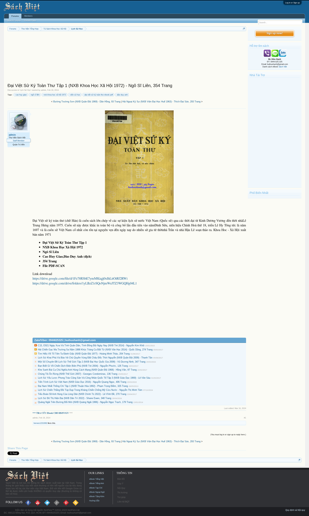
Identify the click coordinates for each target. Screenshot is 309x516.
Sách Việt (283, 67)
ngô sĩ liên (35, 95)
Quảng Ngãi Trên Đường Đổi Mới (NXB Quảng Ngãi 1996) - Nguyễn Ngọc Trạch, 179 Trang (85, 402)
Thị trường (122, 492)
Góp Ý (120, 483)
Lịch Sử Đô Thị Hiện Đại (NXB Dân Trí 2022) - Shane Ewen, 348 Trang (74, 398)
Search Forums (14, 20)
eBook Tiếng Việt (96, 479)
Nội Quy (121, 488)
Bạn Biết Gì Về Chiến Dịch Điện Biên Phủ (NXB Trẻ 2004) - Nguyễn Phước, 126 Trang (83, 365)
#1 (245, 418)
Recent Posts (30, 20)
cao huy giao (21, 95)
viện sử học (75, 95)
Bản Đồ (121, 479)
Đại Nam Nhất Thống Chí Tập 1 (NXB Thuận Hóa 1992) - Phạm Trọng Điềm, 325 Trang (83, 386)
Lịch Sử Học (25, 90)
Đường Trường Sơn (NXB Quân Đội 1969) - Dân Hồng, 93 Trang (86, 101)
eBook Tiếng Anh (96, 483)
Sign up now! (275, 33)
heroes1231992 (40, 423)
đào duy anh (122, 95)
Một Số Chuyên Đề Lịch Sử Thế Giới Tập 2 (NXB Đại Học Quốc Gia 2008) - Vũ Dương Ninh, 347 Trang (91, 361)
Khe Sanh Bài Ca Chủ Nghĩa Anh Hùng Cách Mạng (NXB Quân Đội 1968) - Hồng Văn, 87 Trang (87, 369)
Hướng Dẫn (94, 501)
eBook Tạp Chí (95, 488)
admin (43, 90)
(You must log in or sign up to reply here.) (228, 434)
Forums (15, 16)
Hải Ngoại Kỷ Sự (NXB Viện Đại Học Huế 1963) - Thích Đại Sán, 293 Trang (161, 101)
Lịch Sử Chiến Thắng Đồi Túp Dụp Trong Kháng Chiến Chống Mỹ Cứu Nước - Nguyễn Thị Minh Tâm (90, 390)
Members (28, 16)
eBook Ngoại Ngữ (97, 492)
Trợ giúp (121, 497)
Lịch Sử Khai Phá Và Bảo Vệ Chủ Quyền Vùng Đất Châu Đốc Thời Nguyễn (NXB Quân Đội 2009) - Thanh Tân (95, 357)
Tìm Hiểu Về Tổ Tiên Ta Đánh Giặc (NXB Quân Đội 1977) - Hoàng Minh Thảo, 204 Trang (84, 353)
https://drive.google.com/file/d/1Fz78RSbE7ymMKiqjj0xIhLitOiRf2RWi (80, 278)
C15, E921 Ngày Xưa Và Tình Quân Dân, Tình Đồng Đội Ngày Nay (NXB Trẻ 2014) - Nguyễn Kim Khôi (91, 345)
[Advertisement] (115, 58)
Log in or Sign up (292, 3)
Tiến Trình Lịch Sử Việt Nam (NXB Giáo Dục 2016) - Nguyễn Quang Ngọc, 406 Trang (82, 382)
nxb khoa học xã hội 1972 (55, 95)
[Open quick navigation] (244, 29)
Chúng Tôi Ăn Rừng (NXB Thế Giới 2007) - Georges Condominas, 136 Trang (77, 374)
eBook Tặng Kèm (96, 496)
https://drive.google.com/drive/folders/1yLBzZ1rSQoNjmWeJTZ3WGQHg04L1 (85, 283)
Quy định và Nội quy (295, 510)
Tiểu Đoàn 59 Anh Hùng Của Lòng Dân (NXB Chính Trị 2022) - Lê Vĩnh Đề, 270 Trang (82, 394)
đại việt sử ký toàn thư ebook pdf (98, 95)
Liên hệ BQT (123, 501)
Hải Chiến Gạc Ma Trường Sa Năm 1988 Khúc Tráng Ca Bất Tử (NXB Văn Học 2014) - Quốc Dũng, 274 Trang (95, 349)
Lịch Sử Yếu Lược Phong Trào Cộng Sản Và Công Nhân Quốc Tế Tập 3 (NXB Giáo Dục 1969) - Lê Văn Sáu (94, 377)
